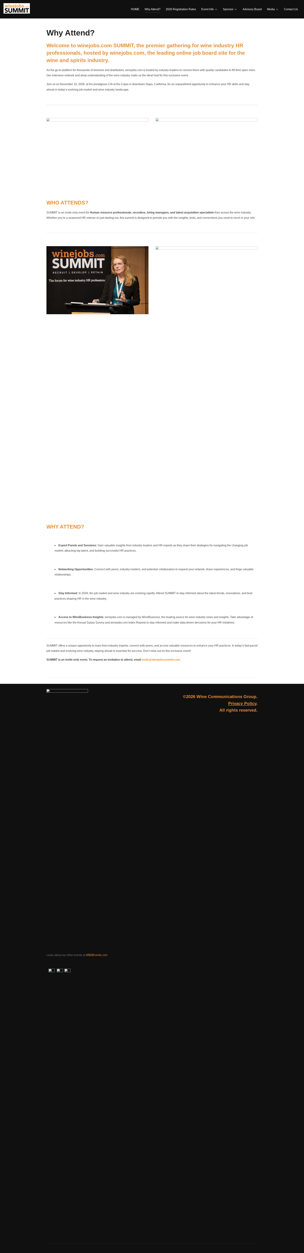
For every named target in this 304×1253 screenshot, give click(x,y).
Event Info (207, 9)
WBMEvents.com (96, 955)
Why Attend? (152, 9)
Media (271, 9)
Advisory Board (252, 9)
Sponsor (228, 9)
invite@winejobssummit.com (161, 659)
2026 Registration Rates (181, 9)
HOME (135, 9)
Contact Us (291, 9)
